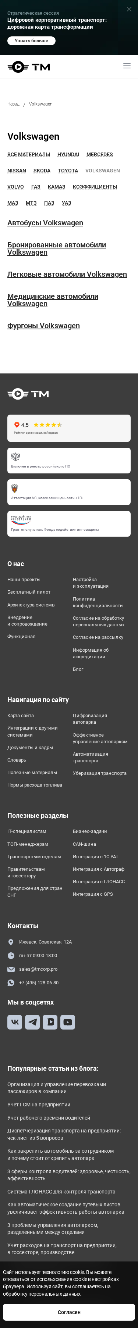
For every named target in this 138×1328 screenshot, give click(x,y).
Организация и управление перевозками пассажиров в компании (56, 1088)
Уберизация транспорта (100, 773)
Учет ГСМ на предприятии (38, 1104)
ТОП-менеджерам (27, 844)
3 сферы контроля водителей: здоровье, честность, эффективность (69, 1175)
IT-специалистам (26, 831)
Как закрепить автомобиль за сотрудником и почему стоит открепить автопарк (60, 1154)
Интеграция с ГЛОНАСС (99, 881)
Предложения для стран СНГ (35, 891)
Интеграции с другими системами (32, 731)
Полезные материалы (32, 772)
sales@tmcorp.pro (38, 969)
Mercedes (99, 154)
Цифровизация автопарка (90, 719)
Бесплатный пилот (28, 592)
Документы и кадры (30, 747)
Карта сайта (20, 715)
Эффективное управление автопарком (100, 738)
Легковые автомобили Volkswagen (67, 274)
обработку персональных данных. (42, 1294)
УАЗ (66, 203)
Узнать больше (31, 40)
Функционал (21, 636)
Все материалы (28, 154)
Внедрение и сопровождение (27, 621)
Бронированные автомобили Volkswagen (56, 248)
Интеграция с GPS (93, 894)
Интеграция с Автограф (98, 869)
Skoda (41, 170)
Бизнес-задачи (90, 831)
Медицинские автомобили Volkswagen (52, 300)
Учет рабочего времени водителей (48, 1118)
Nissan (16, 170)
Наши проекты (23, 579)
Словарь (16, 760)
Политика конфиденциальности (98, 602)
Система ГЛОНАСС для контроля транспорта (61, 1192)
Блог (78, 669)
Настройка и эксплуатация (91, 583)
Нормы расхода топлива (34, 785)
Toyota (68, 170)
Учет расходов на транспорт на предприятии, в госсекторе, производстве (62, 1249)
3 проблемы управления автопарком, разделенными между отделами (52, 1228)
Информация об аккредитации (91, 653)
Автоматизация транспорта (90, 757)
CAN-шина (84, 844)
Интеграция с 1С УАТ (95, 856)
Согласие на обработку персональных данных (98, 621)
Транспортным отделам (34, 856)
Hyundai (68, 154)
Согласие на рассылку (98, 637)
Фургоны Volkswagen (43, 325)
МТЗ (31, 203)
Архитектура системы (31, 605)
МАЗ (12, 203)
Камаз (57, 187)
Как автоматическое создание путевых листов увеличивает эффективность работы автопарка (65, 1208)
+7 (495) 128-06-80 (39, 982)
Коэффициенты (95, 187)
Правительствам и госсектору (26, 872)
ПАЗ (49, 203)
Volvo (15, 187)
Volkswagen (102, 170)
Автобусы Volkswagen (45, 222)
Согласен (69, 1312)
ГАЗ (35, 187)
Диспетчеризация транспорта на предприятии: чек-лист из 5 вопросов (64, 1134)
